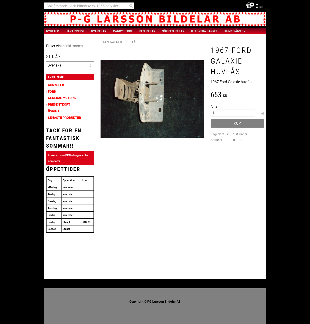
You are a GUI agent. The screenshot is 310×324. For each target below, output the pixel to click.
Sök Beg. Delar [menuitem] (173, 31)
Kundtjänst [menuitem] (233, 31)
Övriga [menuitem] (53, 111)
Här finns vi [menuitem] (75, 31)
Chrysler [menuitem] (56, 85)
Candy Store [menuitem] (123, 31)
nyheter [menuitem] (52, 31)
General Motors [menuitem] (62, 98)
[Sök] (131, 5)
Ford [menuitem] (52, 91)
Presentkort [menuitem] (59, 104)
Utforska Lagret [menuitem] (204, 31)
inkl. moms (74, 45)
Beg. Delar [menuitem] (147, 31)
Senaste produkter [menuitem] (64, 117)
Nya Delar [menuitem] (98, 31)
